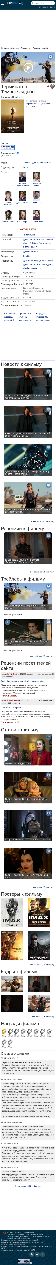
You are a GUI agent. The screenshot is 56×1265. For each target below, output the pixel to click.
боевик (27, 162)
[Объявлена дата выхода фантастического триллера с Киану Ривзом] (28, 384)
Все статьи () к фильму (43, 887)
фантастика (45, 162)
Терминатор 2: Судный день (38, 103)
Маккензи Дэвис (36, 185)
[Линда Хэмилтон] (8, 196)
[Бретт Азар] (36, 196)
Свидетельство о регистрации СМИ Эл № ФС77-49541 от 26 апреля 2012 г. (27, 1247)
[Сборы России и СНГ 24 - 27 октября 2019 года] (28, 864)
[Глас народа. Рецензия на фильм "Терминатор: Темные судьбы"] (28, 548)
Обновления (29, 1232)
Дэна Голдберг (46, 264)
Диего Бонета (22, 203)
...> (35, 247)
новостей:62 (9, 313)
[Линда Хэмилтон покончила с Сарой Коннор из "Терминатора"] (28, 498)
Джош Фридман (46, 239)
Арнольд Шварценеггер (22, 185)
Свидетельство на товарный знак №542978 (18, 1250)
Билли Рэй (28, 247)
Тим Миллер (29, 235)
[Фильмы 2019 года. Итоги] (28, 750)
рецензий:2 (9, 320)
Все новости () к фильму (42, 521)
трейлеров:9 (25, 313)
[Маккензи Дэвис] (36, 177)
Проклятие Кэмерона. (11, 707)
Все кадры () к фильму (43, 1016)
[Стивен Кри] (22, 215)
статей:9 (23, 317)
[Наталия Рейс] (8, 215)
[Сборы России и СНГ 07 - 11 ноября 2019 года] (28, 788)
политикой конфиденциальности (14, 1242)
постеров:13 (25, 320)
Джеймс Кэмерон (31, 261)
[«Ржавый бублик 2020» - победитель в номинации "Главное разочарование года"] (4, 1033)
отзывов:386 (42, 317)
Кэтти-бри (12, 674)
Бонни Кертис (46, 261)
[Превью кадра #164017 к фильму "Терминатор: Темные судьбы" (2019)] (12, 1003)
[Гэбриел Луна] (36, 215)
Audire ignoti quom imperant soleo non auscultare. (23, 681)
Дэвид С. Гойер (30, 243)
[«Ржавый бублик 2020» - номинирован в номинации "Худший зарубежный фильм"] (36, 1033)
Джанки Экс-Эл (30, 251)
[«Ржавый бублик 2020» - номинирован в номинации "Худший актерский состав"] (10, 1044)
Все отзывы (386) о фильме (28, 1186)
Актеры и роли (28, 229)
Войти (52, 7)
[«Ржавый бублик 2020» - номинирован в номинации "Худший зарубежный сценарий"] (43, 1033)
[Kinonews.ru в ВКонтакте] (37, 1254)
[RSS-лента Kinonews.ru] (31, 1254)
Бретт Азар (37, 203)
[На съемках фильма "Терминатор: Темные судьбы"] (28, 597)
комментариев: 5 (46, 700)
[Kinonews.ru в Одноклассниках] (42, 1254)
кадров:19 (8, 317)
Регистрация (43, 7)
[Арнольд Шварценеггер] (22, 177)
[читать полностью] (10, 696)
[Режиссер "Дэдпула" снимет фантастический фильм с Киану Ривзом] (28, 422)
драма (35, 162)
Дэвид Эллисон (30, 239)
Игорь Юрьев (13, 700)
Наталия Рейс (8, 222)
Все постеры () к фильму (42, 964)
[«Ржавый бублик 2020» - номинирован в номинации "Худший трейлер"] (29, 1033)
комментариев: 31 (46, 674)
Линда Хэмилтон (8, 204)
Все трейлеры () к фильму (42, 656)
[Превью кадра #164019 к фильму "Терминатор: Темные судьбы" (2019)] (12, 984)
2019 (25, 167)
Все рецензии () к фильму (42, 572)
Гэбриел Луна (36, 222)
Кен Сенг (27, 256)
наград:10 (40, 313)
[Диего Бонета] (22, 196)
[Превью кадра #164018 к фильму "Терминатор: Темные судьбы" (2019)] (39, 984)
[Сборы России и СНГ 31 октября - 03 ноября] (28, 826)
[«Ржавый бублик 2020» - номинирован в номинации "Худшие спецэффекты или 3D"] (49, 1033)
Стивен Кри (22, 222)
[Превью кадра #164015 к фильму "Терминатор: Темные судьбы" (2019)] (39, 1003)
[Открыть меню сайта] (2, 3)
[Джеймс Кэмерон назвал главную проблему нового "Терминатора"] (28, 460)
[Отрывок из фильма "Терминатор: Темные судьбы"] (28, 632)
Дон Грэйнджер (30, 268)
